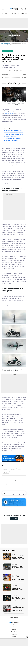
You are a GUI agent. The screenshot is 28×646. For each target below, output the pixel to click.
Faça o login (14, 518)
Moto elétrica (12, 469)
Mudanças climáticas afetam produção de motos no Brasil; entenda (13, 135)
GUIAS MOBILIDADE (15, 13)
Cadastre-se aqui (14, 504)
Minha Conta (14, 631)
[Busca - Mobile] (22, 8)
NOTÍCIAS (7, 13)
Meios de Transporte (7, 43)
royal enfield (5, 472)
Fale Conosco (14, 634)
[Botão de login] (25, 8)
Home (2, 43)
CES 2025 (5, 469)
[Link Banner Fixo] (14, 458)
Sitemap (14, 636)
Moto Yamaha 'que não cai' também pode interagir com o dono (13, 139)
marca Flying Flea (9, 113)
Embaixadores (14, 629)
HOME (3, 13)
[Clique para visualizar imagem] (14, 317)
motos (19, 469)
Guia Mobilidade (14, 626)
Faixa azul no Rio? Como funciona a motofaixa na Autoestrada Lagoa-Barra (13, 131)
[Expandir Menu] (3, 9)
